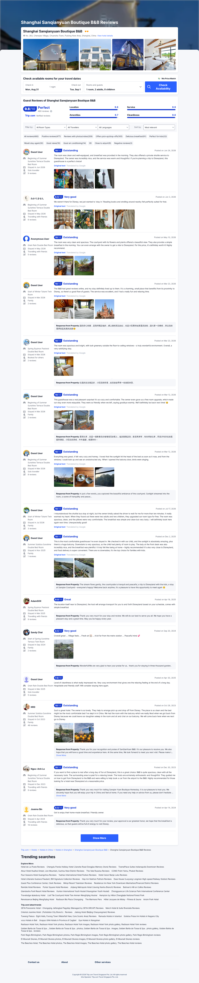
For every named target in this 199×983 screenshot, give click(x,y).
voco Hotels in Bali (29, 920)
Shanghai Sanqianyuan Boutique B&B (91, 850)
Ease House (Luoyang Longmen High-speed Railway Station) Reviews (144, 879)
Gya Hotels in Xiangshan (89, 920)
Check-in (29, 85)
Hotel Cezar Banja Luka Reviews (113, 875)
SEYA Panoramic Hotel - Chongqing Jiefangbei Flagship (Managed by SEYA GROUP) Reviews (62, 908)
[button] (176, 4)
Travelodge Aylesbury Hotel (33, 895)
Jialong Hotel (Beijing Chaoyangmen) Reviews (94, 912)
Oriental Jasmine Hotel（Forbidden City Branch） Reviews (46, 912)
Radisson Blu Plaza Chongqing (69, 899)
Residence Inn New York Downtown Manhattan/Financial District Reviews (126, 883)
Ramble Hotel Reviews (31, 887)
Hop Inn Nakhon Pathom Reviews (97, 879)
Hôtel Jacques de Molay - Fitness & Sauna (122, 899)
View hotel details (105, 35)
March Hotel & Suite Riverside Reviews (123, 908)
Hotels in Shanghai (64, 850)
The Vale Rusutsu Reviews (97, 871)
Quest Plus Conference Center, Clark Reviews (41, 883)
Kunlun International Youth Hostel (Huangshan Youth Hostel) (83, 891)
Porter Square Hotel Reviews (55, 887)
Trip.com (25, 850)
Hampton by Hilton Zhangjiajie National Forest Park (121, 895)
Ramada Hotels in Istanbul (110, 916)
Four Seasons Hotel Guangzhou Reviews (38, 875)
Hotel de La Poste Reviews (33, 867)
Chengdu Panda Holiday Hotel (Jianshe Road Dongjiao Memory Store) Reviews (81, 867)
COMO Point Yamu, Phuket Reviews (127, 871)
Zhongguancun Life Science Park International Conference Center (140, 891)
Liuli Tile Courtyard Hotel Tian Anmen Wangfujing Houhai (72, 895)
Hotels (34, 850)
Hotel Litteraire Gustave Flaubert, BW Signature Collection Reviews (50, 879)
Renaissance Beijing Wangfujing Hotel (37, 899)
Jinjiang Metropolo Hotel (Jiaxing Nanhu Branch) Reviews (95, 887)
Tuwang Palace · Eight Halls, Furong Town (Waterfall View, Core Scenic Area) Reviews (58, 916)
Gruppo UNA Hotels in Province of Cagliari (57, 920)
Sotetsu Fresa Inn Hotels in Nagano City (141, 916)
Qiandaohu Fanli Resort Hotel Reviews (37, 891)
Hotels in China (46, 850)
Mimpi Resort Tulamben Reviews (77, 883)
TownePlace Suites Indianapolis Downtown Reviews (141, 867)
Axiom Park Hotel (151, 899)
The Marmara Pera (93, 899)
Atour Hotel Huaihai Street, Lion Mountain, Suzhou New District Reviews (52, 871)
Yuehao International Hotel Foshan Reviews (77, 875)
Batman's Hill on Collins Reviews (137, 887)
